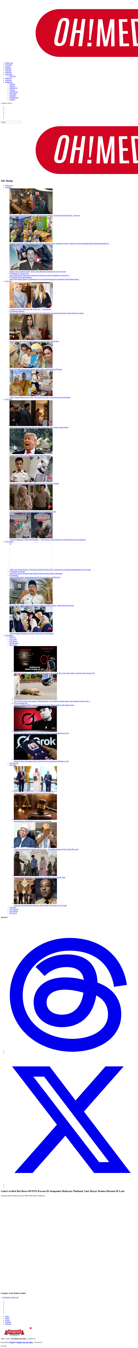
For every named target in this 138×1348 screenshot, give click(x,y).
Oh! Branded (13, 643)
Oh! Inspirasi (13, 763)
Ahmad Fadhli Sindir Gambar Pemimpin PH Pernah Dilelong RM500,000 (34, 577)
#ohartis (8, 67)
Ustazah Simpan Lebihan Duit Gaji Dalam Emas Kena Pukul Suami (32, 511)
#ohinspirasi (13, 92)
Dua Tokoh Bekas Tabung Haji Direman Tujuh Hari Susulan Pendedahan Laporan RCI (39, 275)
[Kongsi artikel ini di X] (71, 1185)
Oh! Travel (13, 913)
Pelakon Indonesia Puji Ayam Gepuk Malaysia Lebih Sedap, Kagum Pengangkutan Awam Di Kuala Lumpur (46, 313)
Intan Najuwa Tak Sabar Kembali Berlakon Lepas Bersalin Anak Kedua (34, 341)
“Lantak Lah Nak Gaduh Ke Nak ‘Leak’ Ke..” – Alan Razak (30, 309)
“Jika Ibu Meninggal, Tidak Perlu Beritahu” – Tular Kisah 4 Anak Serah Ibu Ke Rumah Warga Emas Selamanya (47, 540)
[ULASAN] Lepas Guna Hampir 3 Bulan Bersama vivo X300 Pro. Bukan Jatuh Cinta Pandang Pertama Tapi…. (52, 701)
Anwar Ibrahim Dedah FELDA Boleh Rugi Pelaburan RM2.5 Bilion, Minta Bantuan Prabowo (41, 605)
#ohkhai (12, 99)
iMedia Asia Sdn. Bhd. (24, 1342)
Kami (7, 1316)
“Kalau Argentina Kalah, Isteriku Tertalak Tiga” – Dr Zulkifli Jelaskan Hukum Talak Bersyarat (46, 849)
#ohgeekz (8, 72)
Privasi (7, 1320)
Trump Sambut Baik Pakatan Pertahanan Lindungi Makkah (34, 793)
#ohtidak (8, 69)
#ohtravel (8, 78)
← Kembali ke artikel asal (10, 1297)
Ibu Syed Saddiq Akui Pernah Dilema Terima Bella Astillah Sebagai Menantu (35, 369)
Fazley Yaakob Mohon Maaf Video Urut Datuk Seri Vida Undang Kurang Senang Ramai (39, 397)
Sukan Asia (9, 63)
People (11, 1342)
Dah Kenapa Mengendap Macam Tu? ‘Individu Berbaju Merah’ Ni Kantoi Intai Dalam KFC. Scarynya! (44, 215)
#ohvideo (12, 96)
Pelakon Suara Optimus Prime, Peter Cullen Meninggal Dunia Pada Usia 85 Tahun (37, 271)
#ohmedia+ (9, 82)
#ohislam (8, 70)
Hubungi (8, 1324)
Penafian (8, 1322)
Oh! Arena (13, 639)
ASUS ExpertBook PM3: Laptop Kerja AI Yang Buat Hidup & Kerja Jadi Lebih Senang (44, 705)
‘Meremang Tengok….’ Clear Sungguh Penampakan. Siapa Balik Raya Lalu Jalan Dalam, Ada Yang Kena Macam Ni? (54, 673)
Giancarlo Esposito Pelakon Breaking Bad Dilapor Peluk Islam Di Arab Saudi (40, 905)
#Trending (8, 65)
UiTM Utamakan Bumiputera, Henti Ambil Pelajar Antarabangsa (31, 633)
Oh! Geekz (13, 645)
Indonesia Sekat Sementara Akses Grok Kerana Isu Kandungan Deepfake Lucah (41, 761)
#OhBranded (13, 97)
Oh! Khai (12, 907)
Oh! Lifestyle (14, 909)
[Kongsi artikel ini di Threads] (71, 1051)
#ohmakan (13, 94)
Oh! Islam (12, 765)
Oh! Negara (9, 541)
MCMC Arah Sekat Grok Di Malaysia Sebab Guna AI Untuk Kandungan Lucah (41, 733)
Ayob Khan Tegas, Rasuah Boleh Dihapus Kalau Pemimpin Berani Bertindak (35, 573)
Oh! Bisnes (13, 641)
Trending (8, 187)
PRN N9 (12, 76)
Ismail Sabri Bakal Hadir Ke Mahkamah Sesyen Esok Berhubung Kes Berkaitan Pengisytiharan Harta (44, 279)
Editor (7, 1318)
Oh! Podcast (13, 911)
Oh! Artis (8, 281)
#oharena (8, 80)
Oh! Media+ (9, 635)
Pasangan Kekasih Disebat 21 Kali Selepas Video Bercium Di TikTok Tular (39, 877)
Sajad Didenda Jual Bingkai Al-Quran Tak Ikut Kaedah (33, 821)
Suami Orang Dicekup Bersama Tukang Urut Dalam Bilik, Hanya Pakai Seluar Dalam (38, 427)
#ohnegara (8, 74)
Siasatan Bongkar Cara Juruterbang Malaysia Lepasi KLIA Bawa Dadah (34, 483)
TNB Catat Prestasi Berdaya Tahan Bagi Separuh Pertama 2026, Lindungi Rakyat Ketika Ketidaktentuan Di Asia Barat (50, 570)
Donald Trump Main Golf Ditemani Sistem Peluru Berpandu (30, 455)
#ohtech (12, 86)
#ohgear (12, 84)
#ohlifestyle (13, 88)
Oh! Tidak (8, 399)
